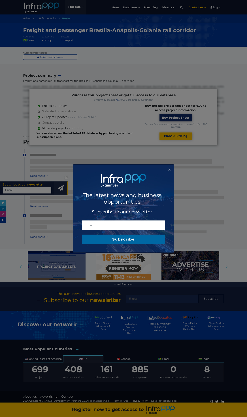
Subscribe (123, 239)
